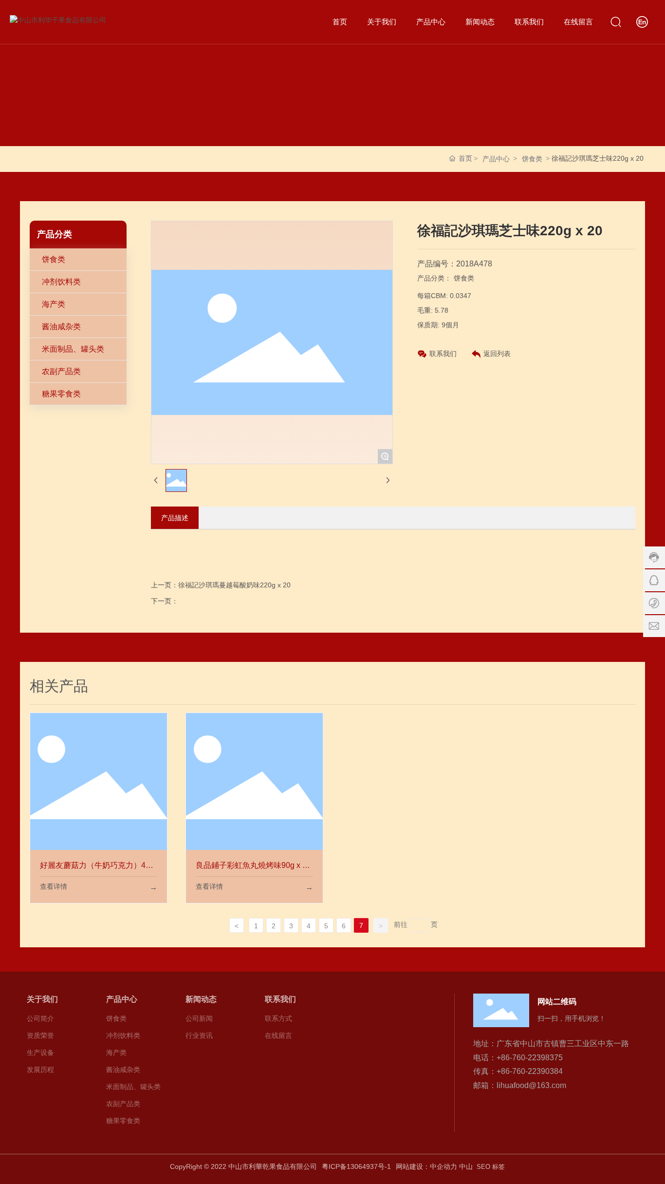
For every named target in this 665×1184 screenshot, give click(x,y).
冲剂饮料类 (61, 282)
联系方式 (278, 1018)
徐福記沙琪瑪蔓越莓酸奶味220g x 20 (234, 585)
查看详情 (53, 886)
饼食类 (532, 159)
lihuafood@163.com (531, 1085)
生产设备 (40, 1052)
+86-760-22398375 (530, 1057)
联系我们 (443, 353)
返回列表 (497, 353)
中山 (466, 1166)
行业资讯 (199, 1035)
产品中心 (496, 159)
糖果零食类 (61, 394)
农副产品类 (61, 371)
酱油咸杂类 (61, 326)
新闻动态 (201, 999)
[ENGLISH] (642, 21)
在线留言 (278, 1035)
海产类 (53, 304)
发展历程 (40, 1069)
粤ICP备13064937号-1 (356, 1166)
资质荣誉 (40, 1035)
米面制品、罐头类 (73, 349)
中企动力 (443, 1166)
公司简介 (40, 1018)
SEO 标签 (491, 1166)
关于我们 (42, 999)
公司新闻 (199, 1018)
